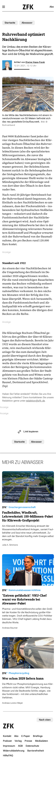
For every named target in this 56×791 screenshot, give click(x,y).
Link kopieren (30, 431)
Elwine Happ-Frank (35, 62)
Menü (3, 6)
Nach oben (45, 719)
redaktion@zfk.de (35, 400)
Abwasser (27, 22)
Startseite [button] (28, 7)
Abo (52, 6)
